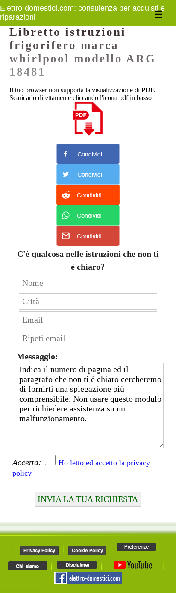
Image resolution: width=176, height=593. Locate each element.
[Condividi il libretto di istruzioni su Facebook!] (88, 154)
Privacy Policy (39, 550)
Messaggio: (37, 356)
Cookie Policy (87, 550)
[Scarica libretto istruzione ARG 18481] (88, 119)
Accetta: (26, 462)
